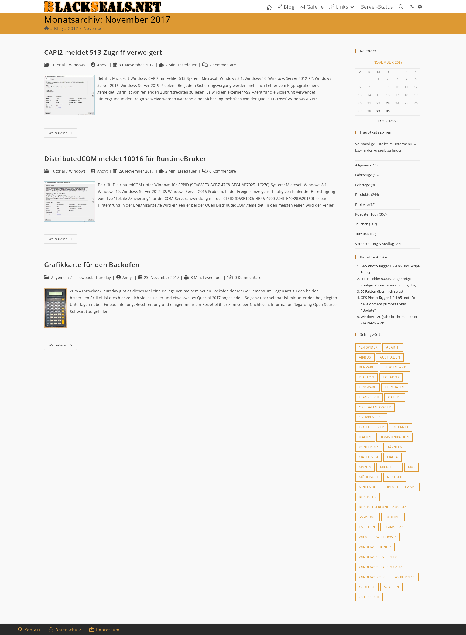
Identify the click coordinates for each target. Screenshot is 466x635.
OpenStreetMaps (400, 487)
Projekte (362, 204)
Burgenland (394, 367)
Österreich (369, 597)
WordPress (405, 577)
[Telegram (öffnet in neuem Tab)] (420, 7)
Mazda (365, 467)
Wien (363, 537)
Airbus (365, 357)
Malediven (368, 457)
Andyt (102, 64)
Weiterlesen (63, 134)
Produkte (362, 194)
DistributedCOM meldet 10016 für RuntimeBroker (125, 158)
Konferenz (368, 447)
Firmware (367, 387)
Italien (365, 437)
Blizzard (367, 367)
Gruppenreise (371, 417)
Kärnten (395, 447)
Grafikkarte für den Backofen (92, 264)
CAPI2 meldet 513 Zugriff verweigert (103, 52)
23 (388, 103)
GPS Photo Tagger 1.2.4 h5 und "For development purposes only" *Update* (389, 304)
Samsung (367, 517)
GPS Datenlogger (375, 407)
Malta (392, 457)
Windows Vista (372, 577)
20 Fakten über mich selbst (382, 291)
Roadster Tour (366, 214)
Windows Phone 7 (375, 547)
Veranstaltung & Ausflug (374, 243)
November (94, 28)
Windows (77, 64)
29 (378, 111)
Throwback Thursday (92, 277)
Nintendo (367, 487)
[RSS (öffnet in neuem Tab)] (412, 7)
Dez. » (393, 120)
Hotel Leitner (371, 427)
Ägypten (391, 587)
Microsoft (389, 467)
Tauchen (361, 223)
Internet (401, 427)
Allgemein (363, 165)
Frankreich (369, 397)
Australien (390, 357)
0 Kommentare (222, 171)
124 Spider (368, 347)
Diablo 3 (366, 377)
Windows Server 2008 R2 (380, 567)
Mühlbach (368, 477)
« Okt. (382, 120)
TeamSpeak (394, 527)
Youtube (367, 587)
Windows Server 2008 (378, 557)
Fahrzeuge (363, 174)
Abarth (392, 347)
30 (388, 111)
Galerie (395, 397)
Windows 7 (386, 537)
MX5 (411, 467)
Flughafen (395, 387)
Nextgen (395, 477)
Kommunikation (394, 437)
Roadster (367, 497)
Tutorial (361, 233)
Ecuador (391, 377)
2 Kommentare (222, 64)
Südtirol (393, 517)
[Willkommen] (46, 28)
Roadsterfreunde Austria (382, 507)
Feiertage (362, 184)
